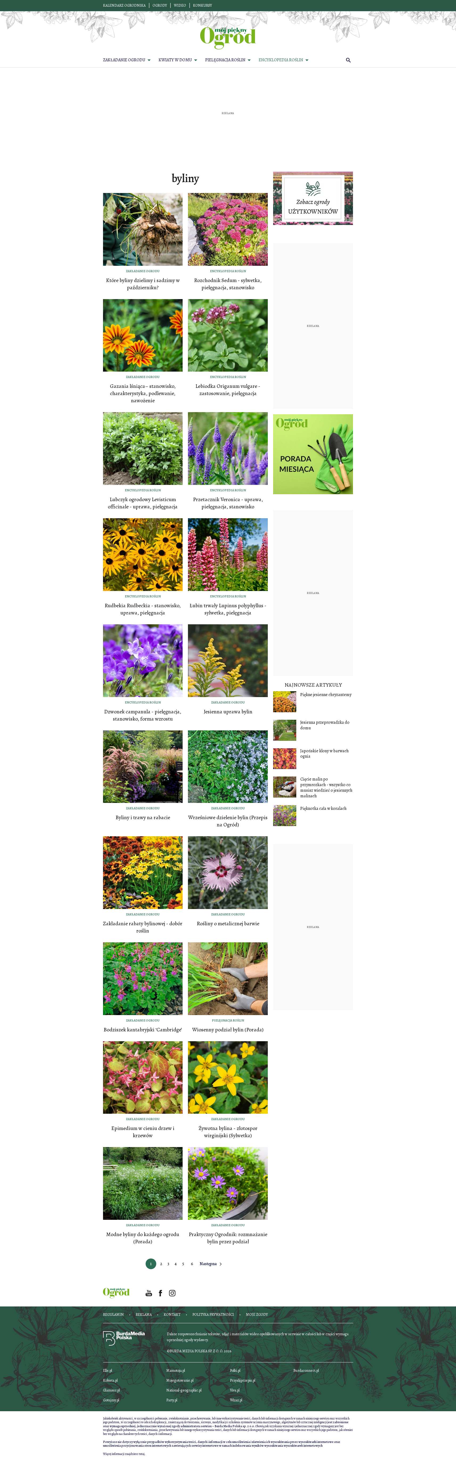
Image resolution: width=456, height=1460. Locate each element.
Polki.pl (235, 1370)
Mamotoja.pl (175, 1370)
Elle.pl (107, 1370)
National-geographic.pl (184, 1390)
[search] (348, 60)
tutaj (142, 1454)
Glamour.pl (111, 1390)
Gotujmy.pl (111, 1400)
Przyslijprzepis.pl (242, 1380)
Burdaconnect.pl (306, 1370)
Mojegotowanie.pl (180, 1380)
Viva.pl (235, 1390)
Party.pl (171, 1400)
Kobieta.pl (110, 1380)
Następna (208, 1264)
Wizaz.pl (236, 1400)
